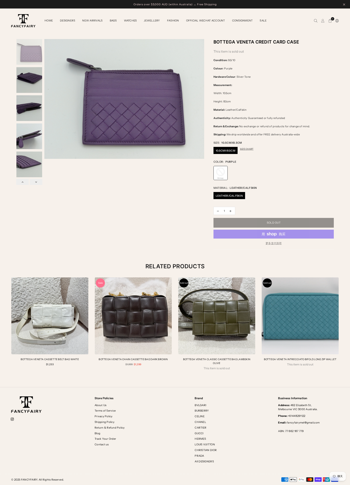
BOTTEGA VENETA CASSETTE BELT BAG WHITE (50, 359)
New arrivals (92, 20)
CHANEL (200, 421)
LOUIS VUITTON (205, 444)
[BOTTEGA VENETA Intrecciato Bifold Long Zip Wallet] (300, 315)
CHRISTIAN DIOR (206, 450)
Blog (97, 433)
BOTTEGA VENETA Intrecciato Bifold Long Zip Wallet (300, 359)
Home (49, 20)
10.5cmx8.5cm (225, 150)
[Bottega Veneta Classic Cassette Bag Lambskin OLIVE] (216, 315)
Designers (67, 20)
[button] (330, 21)
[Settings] (336, 21)
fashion (173, 20)
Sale (100, 282)
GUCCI (199, 433)
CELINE (200, 416)
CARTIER (200, 427)
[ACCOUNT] (322, 21)
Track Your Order (105, 438)
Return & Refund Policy (110, 427)
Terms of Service (105, 410)
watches (130, 20)
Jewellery (152, 20)
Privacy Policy (104, 416)
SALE (263, 20)
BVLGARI (200, 405)
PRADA (199, 455)
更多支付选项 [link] (274, 243)
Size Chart (247, 149)
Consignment (242, 20)
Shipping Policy (104, 421)
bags (113, 20)
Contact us (102, 444)
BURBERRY (202, 410)
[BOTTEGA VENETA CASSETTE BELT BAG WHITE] (49, 315)
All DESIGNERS (204, 461)
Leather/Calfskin (229, 195)
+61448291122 (291, 415)
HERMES (200, 438)
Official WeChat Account (205, 20)
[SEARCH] (315, 21)
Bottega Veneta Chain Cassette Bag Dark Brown (133, 359)
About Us (100, 405)
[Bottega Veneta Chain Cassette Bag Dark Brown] (133, 315)
